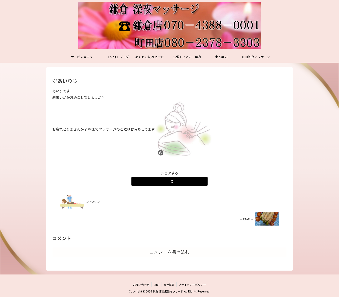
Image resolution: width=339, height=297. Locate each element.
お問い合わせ (141, 285)
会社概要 (168, 285)
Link (156, 285)
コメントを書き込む (169, 252)
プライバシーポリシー (192, 285)
